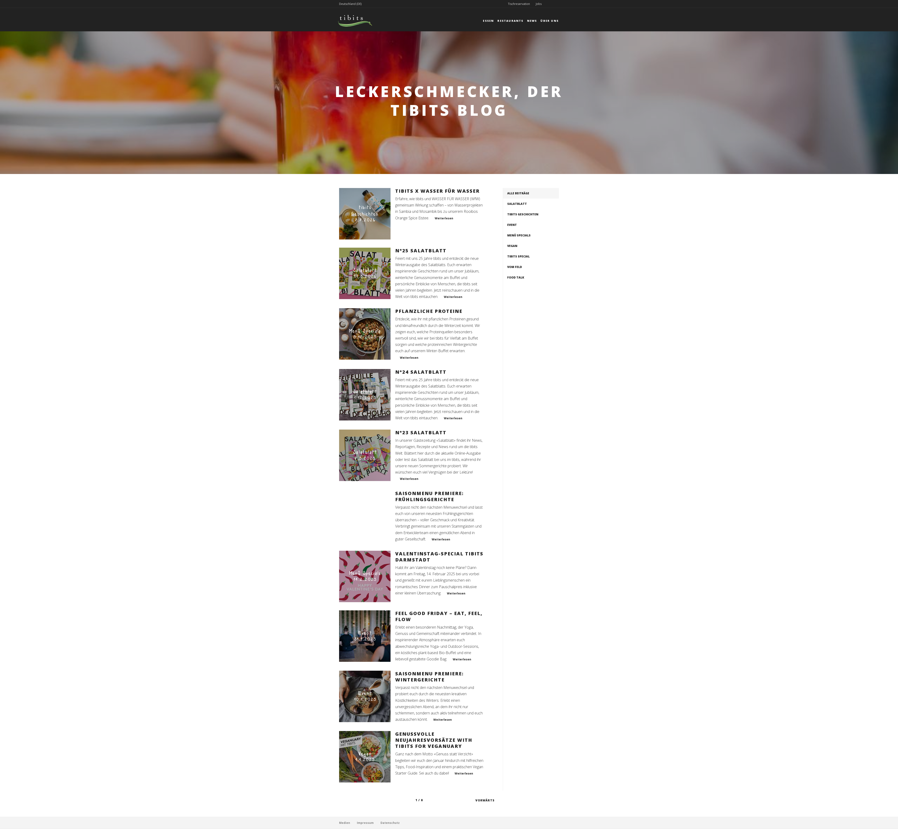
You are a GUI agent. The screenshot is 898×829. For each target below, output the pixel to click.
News (532, 20)
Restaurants (510, 20)
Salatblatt (517, 204)
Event (512, 225)
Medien (344, 823)
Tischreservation (519, 4)
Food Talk (515, 277)
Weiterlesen (444, 218)
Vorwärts (485, 800)
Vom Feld (514, 267)
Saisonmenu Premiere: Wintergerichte (429, 676)
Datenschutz (390, 823)
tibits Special (518, 256)
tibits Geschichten (522, 214)
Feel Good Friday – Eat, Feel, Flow (438, 616)
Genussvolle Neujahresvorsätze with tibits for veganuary (433, 740)
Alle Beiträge (518, 193)
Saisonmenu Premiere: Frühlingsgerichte (429, 496)
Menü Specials (519, 235)
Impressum (365, 823)
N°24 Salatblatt (420, 372)
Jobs (539, 4)
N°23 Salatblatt (420, 432)
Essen (488, 20)
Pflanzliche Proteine (428, 311)
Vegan (512, 246)
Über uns (549, 20)
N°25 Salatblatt (420, 250)
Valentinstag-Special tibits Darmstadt (439, 556)
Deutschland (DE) (350, 4)
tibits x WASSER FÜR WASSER (437, 191)
